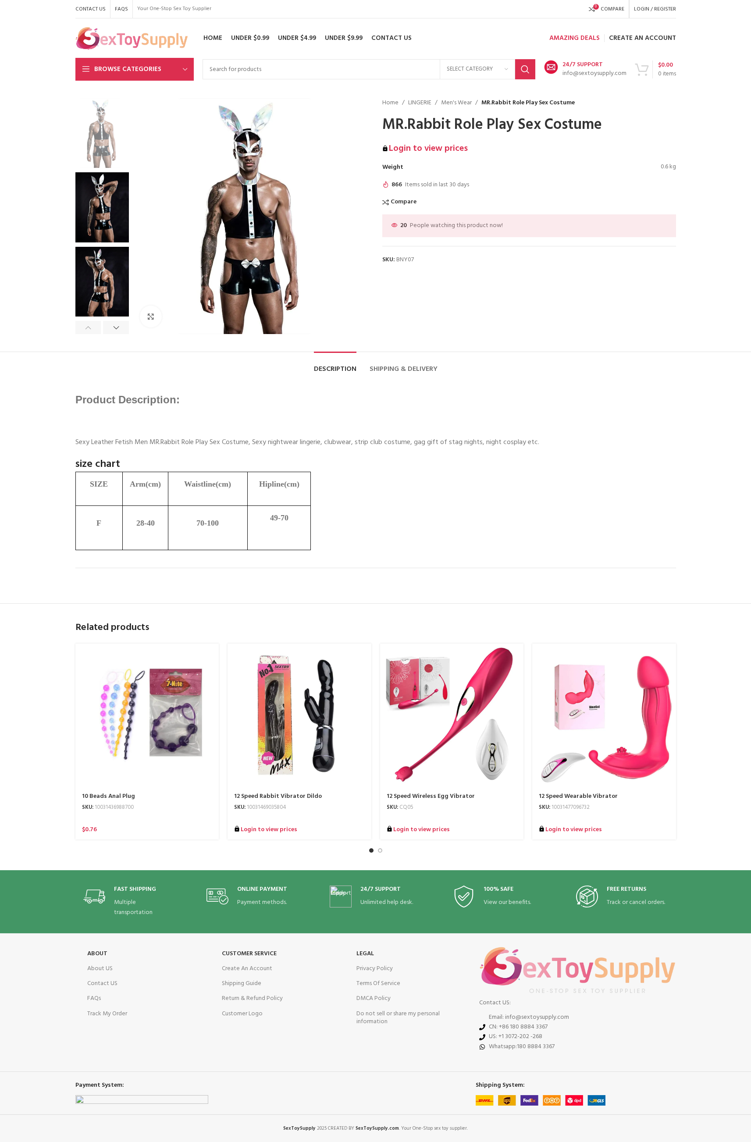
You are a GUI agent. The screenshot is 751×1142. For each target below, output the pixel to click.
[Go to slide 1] (371, 850)
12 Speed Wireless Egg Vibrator (431, 796)
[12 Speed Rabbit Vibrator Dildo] (299, 715)
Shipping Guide (241, 983)
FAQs (94, 998)
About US (100, 969)
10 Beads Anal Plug (108, 796)
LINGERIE (419, 103)
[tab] (335, 365)
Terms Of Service (378, 983)
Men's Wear (456, 103)
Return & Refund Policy (252, 998)
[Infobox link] (585, 69)
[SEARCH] (525, 69)
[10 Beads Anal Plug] (147, 715)
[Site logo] (131, 38)
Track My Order (107, 1014)
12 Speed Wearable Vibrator (578, 796)
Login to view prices (428, 149)
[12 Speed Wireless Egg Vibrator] (452, 715)
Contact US (102, 983)
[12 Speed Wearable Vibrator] (604, 715)
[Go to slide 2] (380, 850)
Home (390, 103)
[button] (88, 327)
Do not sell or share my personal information (398, 1018)
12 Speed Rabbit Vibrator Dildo (278, 796)
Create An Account (247, 969)
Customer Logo (242, 1014)
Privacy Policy (374, 969)
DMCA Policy (373, 998)
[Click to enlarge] (151, 316)
